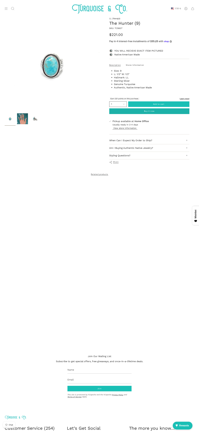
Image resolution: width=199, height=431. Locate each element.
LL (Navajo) (114, 18)
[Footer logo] (16, 417)
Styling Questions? (119, 155)
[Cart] (192, 8)
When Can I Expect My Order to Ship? (130, 140)
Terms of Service (74, 397)
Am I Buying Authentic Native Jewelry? (131, 148)
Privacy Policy (117, 395)
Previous (5, 65)
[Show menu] (6, 8)
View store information (125, 128)
